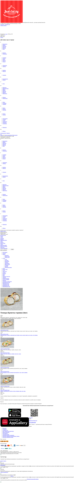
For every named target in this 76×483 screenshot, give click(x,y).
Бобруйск (4, 46)
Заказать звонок (3, 25)
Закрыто (8, 133)
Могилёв (4, 91)
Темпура (6, 262)
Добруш (4, 66)
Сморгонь (4, 122)
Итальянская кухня (6, 282)
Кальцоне (7, 255)
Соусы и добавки (6, 279)
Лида (4, 83)
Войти (1, 135)
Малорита (4, 87)
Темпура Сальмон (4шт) (5, 386)
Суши (4, 258)
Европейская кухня (6, 286)
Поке (4, 275)
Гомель (4, 58)
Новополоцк (5, 98)
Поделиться (2, 465)
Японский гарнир (8, 267)
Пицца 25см (7, 256)
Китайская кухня (6, 285)
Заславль (4, 75)
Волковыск (5, 53)
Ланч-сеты (5, 271)
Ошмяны (4, 104)
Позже (1, 460)
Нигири (6, 266)
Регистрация (15, 135)
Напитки (4, 280)
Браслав (4, 48)
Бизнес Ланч (5, 269)
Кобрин (4, 79)
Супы (4, 270)
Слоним (4, 119)
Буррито (4, 273)
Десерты (4, 277)
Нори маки (7, 261)
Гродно (4, 61)
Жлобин (4, 70)
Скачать (4, 460)
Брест (4, 49)
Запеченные (7, 263)
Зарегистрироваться (8, 135)
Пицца (4, 254)
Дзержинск (5, 65)
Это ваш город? (3, 133)
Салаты (4, 272)
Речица (4, 113)
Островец (4, 103)
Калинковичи (5, 78)
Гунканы (6, 265)
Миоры (4, 90)
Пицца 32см (7, 257)
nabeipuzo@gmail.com (33, 420)
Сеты (6, 259)
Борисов (4, 47)
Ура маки (6, 260)
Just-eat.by (31, 417)
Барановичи (5, 44)
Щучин (4, 131)
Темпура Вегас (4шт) (4, 330)
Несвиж (4, 97)
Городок (4, 60)
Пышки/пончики (6, 278)
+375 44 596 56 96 (32, 422)
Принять (28, 479)
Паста (4, 274)
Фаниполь (5, 127)
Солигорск (5, 123)
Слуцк (4, 120)
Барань (4, 45)
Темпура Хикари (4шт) (4, 367)
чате (6, 34)
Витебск (4, 52)
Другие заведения (3, 248)
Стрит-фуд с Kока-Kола (7, 281)
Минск (4, 89)
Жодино (4, 71)
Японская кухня (6, 283)
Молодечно (5, 93)
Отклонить (32, 479)
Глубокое (4, 57)
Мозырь (4, 92)
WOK (4, 268)
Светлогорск (5, 118)
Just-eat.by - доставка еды (5, 24)
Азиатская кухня (6, 284)
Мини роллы (7, 264)
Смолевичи (5, 121)
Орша (4, 102)
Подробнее (36, 479)
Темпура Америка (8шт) (5, 348)
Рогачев (4, 114)
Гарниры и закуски (6, 276)
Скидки (4, 253)
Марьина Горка (5, 88)
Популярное (5, 252)
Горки (4, 59)
